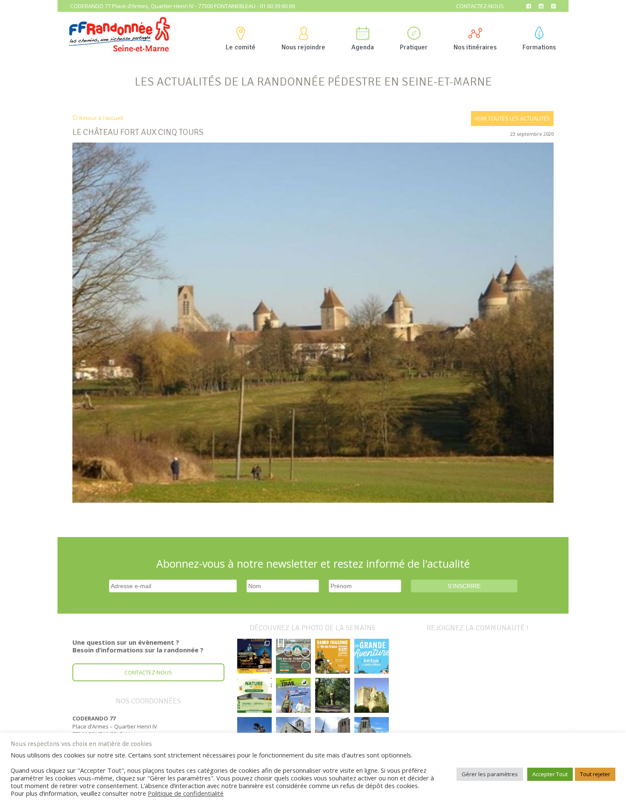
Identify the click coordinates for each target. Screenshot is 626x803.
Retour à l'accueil (100, 118)
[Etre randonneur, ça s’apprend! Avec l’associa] (332, 695)
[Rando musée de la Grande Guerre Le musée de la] (254, 695)
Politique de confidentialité (186, 793)
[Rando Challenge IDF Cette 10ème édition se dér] (332, 656)
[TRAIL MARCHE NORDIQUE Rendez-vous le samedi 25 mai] (293, 695)
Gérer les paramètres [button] (490, 774)
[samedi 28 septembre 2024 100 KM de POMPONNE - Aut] (293, 656)
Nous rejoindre (303, 47)
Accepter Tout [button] (550, 774)
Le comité (241, 47)
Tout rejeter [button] (595, 774)
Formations (539, 47)
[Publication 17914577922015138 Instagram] (254, 656)
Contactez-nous (480, 6)
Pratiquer (414, 47)
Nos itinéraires (475, 47)
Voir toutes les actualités (512, 118)
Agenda (362, 47)
